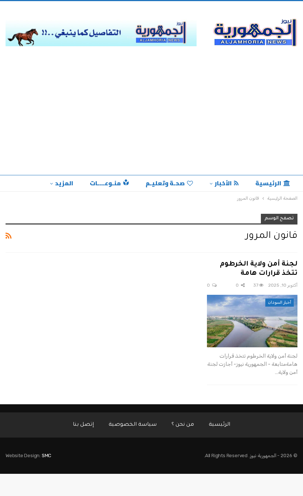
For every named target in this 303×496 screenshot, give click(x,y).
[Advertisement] (151, 119)
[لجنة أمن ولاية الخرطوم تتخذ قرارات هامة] (252, 321)
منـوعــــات (105, 183)
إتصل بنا (83, 425)
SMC (46, 455)
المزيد (64, 183)
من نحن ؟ (182, 425)
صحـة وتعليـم (165, 183)
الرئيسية (268, 183)
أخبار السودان (279, 302)
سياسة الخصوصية (133, 425)
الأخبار (223, 183)
